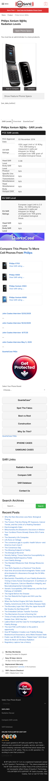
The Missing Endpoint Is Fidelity (17, 550)
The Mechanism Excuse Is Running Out (20, 614)
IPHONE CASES (24, 443)
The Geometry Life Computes (16, 537)
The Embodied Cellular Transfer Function (21, 611)
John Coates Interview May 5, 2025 (17, 342)
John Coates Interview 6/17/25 (15, 332)
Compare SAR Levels (9, 720)
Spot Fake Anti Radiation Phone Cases (29, 10)
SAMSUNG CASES (24, 449)
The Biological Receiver (14, 553)
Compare (31, 89)
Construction (24, 423)
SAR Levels (6, 121)
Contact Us (24, 491)
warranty (21, 667)
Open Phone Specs (23, 31)
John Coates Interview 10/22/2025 (16, 323)
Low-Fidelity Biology (13, 560)
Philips (28, 252)
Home (4, 15)
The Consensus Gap (13, 548)
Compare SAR (24, 475)
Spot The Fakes (24, 408)
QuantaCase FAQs (9, 351)
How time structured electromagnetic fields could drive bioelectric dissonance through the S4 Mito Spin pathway (25, 573)
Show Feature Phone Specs (18, 96)
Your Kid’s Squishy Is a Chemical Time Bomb (23, 568)
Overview (17, 121)
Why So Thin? (24, 431)
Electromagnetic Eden (13, 527)
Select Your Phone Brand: (11, 386)
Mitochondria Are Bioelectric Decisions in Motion (25, 530)
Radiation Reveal (24, 467)
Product (10, 15)
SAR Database (25, 483)
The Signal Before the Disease (17, 594)
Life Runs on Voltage (13, 540)
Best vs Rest (24, 416)
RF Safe (20, 762)
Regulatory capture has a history (18, 642)
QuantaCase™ (28, 121)
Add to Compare (12, 89)
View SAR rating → (16, 266)
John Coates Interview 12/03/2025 (16, 313)
